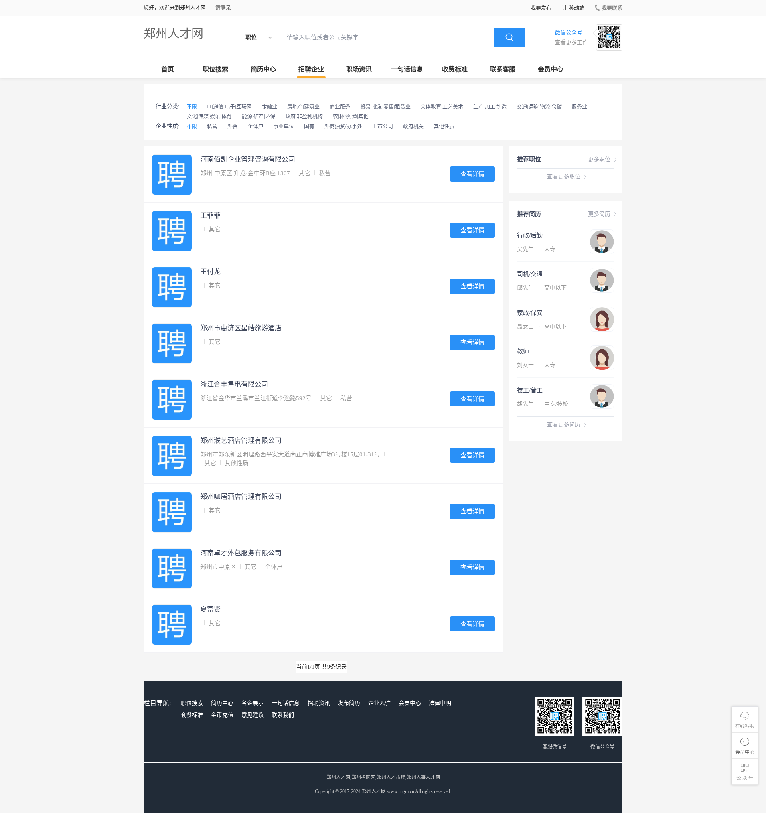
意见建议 (252, 715)
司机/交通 (530, 274)
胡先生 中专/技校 (542, 404)
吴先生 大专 (536, 249)
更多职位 (599, 159)
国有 (309, 126)
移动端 (576, 8)
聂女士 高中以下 (542, 327)
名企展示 (252, 703)
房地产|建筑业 (303, 106)
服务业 (579, 106)
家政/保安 (530, 313)
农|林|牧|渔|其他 (351, 116)
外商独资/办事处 (343, 126)
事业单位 (283, 126)
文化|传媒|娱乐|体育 (209, 116)
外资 (232, 126)
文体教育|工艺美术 (442, 106)
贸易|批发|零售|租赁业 (385, 106)
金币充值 (222, 715)
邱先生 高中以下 (542, 288)
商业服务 (340, 106)
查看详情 (472, 174)
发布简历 (349, 703)
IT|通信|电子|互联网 (229, 106)
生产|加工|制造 (490, 106)
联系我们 (283, 715)
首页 (167, 69)
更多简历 (599, 214)
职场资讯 (359, 69)
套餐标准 (192, 715)
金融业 (269, 106)
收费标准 (455, 69)
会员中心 (550, 69)
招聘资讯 (319, 703)
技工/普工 (530, 390)
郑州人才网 (173, 33)
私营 (212, 126)
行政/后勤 (530, 235)
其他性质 (444, 126)
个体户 (255, 126)
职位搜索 (215, 69)
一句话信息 (407, 69)
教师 (523, 351)
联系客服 (502, 69)
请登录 (223, 7)
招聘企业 (311, 69)
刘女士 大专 (536, 365)
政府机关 (413, 126)
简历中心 (263, 69)
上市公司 (382, 126)
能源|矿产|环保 (258, 116)
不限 (192, 106)
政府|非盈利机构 (304, 116)
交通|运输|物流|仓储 (539, 106)
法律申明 (440, 703)
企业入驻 (379, 703)
